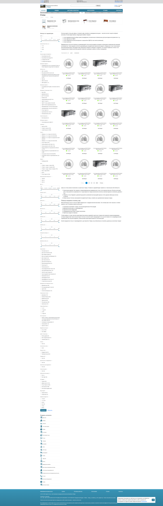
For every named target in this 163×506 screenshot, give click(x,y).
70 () (43, 405)
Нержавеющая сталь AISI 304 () (49, 106)
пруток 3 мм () (45, 325)
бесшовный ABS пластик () (48, 72)
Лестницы (105, 12)
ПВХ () (43, 79)
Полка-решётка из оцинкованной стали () (50, 151)
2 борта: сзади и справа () (48, 167)
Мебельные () (45, 298)
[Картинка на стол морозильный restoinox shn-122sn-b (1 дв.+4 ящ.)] (84, 164)
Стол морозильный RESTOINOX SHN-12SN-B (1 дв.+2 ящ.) (115, 174)
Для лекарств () (45, 258)
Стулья (44, 476)
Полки (44, 455)
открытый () (45, 394)
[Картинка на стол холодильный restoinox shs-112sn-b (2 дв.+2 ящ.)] (116, 63)
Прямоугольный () (46, 354)
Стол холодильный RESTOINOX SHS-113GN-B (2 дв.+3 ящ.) (68, 149)
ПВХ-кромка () (45, 82)
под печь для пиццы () (47, 272)
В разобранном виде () (47, 57)
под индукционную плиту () (48, 268)
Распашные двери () (47, 388)
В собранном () (45, 59)
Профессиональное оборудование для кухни (51, 473)
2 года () (44, 313)
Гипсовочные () (45, 250)
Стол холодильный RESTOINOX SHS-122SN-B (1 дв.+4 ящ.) (68, 99)
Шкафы (49, 12)
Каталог (43, 10)
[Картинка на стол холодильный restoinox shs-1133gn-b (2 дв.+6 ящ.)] (116, 88)
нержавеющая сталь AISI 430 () (49, 108)
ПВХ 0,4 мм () (45, 80)
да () (43, 172)
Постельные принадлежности (48, 470)
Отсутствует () (45, 110)
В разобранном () (46, 56)
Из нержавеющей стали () (48, 287)
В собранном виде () (46, 61)
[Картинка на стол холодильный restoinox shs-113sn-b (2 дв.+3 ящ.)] (116, 113)
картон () (44, 126)
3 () (43, 49)
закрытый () (44, 392)
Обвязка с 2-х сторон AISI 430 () (49, 134)
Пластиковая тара (46, 435)
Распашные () (45, 386)
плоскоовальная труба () (47, 122)
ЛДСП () (44, 289)
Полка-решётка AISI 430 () (48, 146)
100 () (43, 178)
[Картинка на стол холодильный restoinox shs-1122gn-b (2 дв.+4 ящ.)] (100, 63)
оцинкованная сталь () (47, 111)
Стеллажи (76, 12)
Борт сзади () (45, 170)
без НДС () (44, 377)
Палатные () (44, 265)
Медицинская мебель (47, 464)
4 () (43, 348)
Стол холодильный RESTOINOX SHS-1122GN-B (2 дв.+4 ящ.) (99, 73)
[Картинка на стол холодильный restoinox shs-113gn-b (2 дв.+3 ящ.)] (68, 139)
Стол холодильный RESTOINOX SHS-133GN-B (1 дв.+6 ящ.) (84, 73)
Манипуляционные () (47, 263)
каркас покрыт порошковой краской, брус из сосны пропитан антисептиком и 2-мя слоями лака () (51, 319)
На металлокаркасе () (47, 290)
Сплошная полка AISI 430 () (49, 153)
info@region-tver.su (119, 1)
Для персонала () (46, 259)
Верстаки (43, 12)
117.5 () (43, 400)
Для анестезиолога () (47, 252)
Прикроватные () (46, 275)
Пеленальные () (45, 266)
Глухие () (44, 381)
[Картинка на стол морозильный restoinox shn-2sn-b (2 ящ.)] (116, 139)
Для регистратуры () (46, 261)
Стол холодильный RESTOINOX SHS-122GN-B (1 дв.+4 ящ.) (84, 149)
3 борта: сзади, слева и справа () (49, 168)
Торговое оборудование (47, 479)
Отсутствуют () (46, 384)
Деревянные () (45, 285)
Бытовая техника (46, 484)
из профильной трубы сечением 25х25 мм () (51, 87)
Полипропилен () (46, 113)
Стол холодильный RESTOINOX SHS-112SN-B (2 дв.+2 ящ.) (115, 73)
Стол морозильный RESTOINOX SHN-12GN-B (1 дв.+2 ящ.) (68, 174)
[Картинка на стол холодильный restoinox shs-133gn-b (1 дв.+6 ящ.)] (84, 63)
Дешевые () (45, 295)
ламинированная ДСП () (47, 99)
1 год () (44, 309)
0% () (43, 375)
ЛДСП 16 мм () (45, 101)
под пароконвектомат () (47, 270)
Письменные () (45, 302)
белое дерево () (45, 335)
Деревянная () (45, 94)
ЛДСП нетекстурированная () (49, 104)
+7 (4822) (44, 1)
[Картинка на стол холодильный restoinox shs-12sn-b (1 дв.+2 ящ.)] (100, 113)
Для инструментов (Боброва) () (49, 256)
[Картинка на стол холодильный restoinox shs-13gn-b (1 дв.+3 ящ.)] (100, 88)
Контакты (119, 10)
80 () (43, 407)
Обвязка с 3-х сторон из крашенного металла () (51, 138)
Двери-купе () (46, 383)
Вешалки (120, 12)
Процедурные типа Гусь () (48, 279)
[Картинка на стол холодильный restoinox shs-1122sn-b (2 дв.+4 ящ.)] (84, 88)
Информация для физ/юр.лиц (46, 491)
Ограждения (112, 12)
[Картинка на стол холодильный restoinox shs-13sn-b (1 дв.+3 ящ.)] (84, 113)
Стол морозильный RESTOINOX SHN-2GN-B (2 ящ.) (99, 149)
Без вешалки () (45, 117)
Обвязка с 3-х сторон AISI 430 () (49, 136)
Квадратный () (45, 352)
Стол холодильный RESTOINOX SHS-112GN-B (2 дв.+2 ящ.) (68, 73)
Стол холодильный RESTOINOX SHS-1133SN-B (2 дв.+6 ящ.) (68, 124)
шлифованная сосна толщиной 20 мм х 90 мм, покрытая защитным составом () (51, 66)
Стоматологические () (47, 281)
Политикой (144, 501)
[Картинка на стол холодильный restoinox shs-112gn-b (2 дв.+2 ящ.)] (68, 63)
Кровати (55, 12)
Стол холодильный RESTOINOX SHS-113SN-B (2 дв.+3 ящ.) (115, 124)
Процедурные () (46, 277)
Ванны (44, 461)
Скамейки (94, 12)
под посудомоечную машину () (49, 274)
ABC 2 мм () (45, 71)
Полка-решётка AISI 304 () (48, 144)
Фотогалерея (90, 10)
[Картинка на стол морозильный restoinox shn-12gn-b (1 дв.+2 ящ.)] (68, 164)
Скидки (57, 10)
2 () (43, 47)
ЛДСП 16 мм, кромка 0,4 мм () (48, 103)
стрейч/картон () (46, 130)
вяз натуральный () (46, 337)
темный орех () (45, 339)
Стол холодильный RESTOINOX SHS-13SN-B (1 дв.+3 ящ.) (84, 124)
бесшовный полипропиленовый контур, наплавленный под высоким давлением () (50, 76)
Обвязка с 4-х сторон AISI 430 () (49, 140)
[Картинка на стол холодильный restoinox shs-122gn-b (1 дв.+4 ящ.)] (84, 139)
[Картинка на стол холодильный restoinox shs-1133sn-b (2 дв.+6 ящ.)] (68, 113)
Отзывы (105, 10)
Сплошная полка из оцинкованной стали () (50, 156)
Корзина (116, 5)
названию (76, 53)
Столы (82, 12)
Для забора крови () (46, 254)
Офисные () (45, 300)
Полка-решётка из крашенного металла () (50, 148)
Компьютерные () (46, 296)
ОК (153, 499)
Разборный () (45, 161)
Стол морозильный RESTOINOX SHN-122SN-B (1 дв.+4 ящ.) (84, 174)
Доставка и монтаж (73, 10)
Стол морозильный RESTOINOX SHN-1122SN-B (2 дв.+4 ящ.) (99, 174)
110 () (43, 398)
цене (71, 53)
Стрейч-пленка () (46, 128)
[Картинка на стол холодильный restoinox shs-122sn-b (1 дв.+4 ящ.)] (68, 88)
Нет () (44, 331)
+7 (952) (44, 2)
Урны (100, 12)
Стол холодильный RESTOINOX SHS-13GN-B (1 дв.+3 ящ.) (99, 99)
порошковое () (45, 323)
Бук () (44, 92)
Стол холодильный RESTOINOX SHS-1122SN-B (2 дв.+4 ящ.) (84, 99)
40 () (43, 402)
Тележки (88, 12)
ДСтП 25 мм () (45, 95)
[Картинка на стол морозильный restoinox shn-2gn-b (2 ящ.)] (100, 139)
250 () (43, 182)
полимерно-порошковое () (48, 322)
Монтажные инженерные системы (49, 467)
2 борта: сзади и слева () (48, 165)
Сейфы (70, 12)
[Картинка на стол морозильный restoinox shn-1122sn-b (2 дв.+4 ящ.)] (100, 164)
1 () (43, 45)
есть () (44, 329)
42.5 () (43, 404)
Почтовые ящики (62, 12)
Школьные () (45, 303)
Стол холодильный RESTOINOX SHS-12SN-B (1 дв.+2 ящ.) (99, 124)
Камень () (44, 97)
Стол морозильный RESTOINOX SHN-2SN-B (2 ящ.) (115, 149)
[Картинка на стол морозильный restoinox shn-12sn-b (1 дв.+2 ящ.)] (116, 164)
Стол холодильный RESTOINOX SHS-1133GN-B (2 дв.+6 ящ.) (115, 99)
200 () (43, 180)
